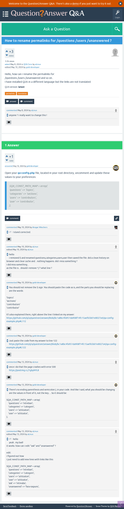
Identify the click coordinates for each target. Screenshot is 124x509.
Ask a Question (56, 29)
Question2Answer (84, 506)
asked (7, 64)
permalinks (10, 93)
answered (9, 166)
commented (11, 110)
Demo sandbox (26, 506)
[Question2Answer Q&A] (47, 13)
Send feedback (9, 506)
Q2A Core (28, 64)
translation (22, 93)
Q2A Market (115, 506)
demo (75, 3)
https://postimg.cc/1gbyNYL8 (24, 370)
